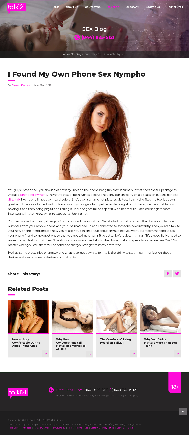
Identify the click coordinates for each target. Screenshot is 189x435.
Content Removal (125, 428)
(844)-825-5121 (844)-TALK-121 (110, 390)
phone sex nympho (33, 195)
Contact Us (93, 7)
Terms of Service (41, 428)
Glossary (132, 7)
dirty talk (14, 199)
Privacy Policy (58, 428)
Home (55, 7)
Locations (153, 7)
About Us (72, 7)
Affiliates (27, 428)
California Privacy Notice (102, 428)
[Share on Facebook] (168, 273)
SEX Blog (113, 7)
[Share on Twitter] (177, 273)
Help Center (175, 7)
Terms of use (82, 428)
